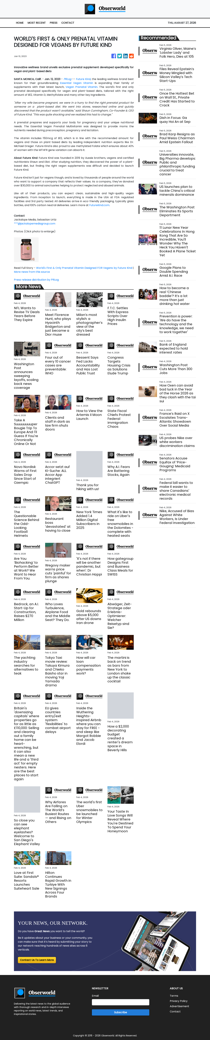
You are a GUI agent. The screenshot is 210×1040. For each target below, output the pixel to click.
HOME (20, 23)
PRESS (53, 23)
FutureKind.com (99, 205)
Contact (175, 1011)
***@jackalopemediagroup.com (34, 223)
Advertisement (179, 1006)
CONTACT (67, 23)
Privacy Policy (179, 1001)
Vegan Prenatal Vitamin (82, 87)
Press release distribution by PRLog (36, 280)
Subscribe (120, 1012)
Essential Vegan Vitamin (76, 83)
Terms (174, 996)
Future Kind (83, 79)
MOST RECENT (37, 23)
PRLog (67, 79)
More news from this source (32, 272)
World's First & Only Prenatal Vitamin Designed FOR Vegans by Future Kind (84, 268)
